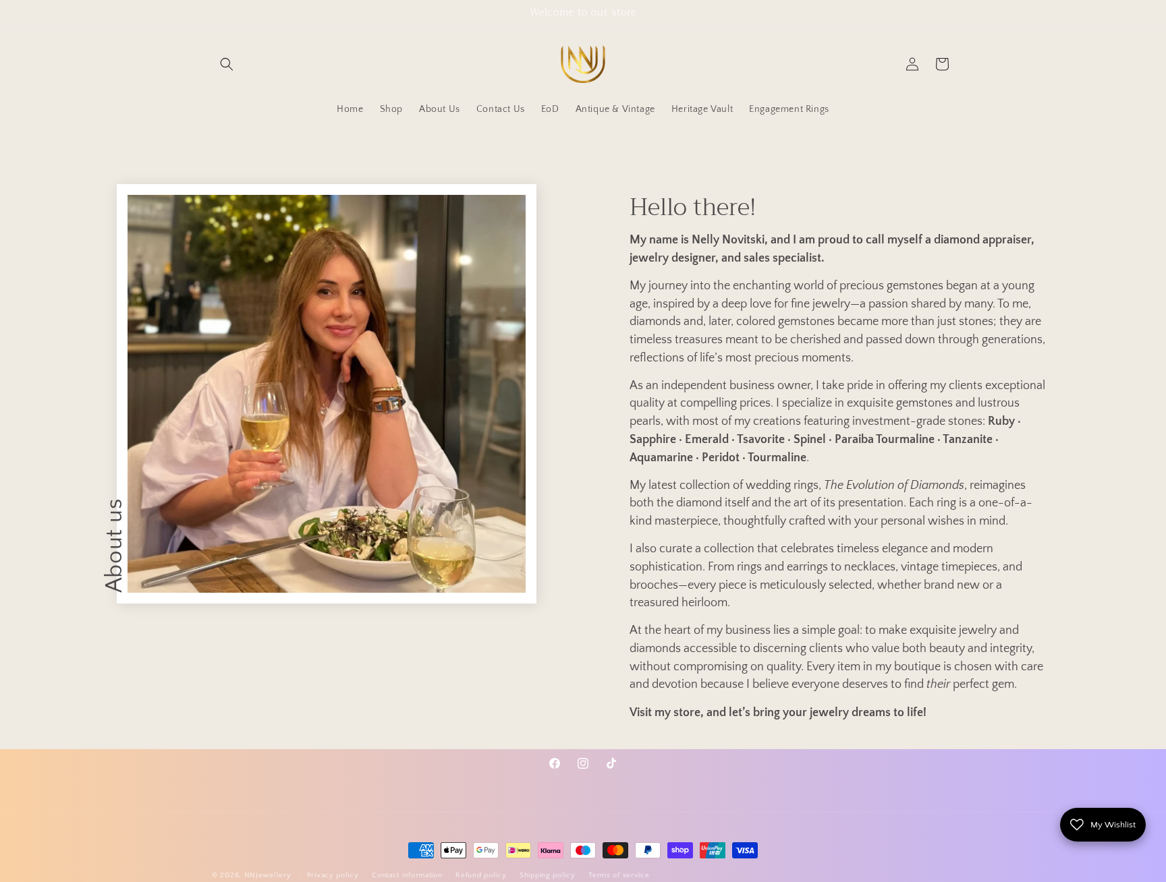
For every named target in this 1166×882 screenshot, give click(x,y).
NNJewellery (268, 875)
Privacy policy (333, 875)
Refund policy (480, 875)
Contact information (407, 875)
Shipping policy (548, 875)
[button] (227, 64)
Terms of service (618, 875)
